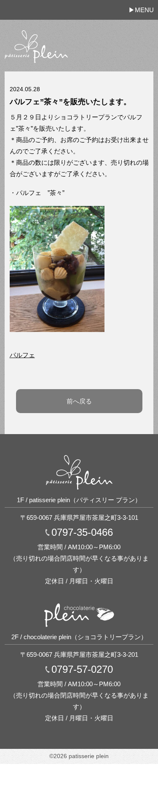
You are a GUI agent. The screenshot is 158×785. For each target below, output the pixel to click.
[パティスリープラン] (36, 31)
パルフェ (22, 354)
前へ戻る (79, 401)
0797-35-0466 (82, 532)
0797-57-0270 (82, 669)
